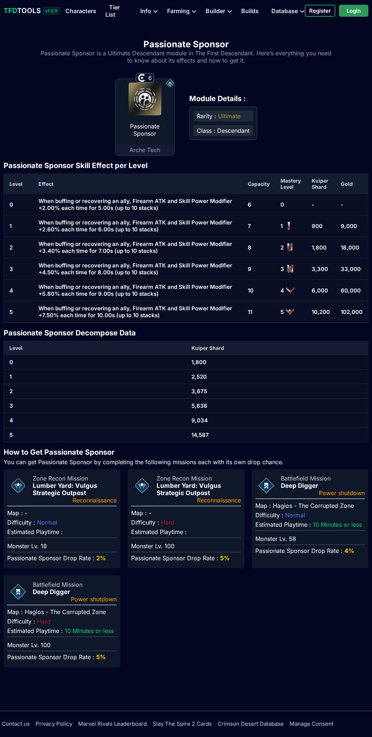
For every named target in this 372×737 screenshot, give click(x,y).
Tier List (112, 11)
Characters (80, 11)
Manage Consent (311, 723)
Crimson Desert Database (251, 723)
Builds (250, 11)
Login (354, 10)
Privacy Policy (54, 723)
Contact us (16, 723)
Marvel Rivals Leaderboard (112, 723)
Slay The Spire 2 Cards (182, 723)
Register (320, 10)
